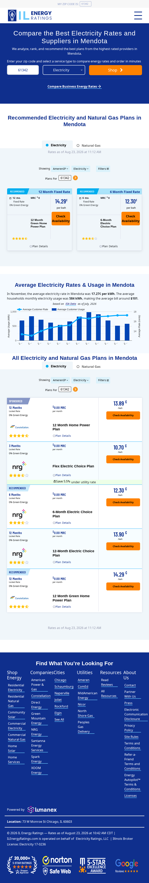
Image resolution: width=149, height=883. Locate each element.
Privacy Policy (129, 727)
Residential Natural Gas (16, 701)
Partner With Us (130, 694)
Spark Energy (36, 759)
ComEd (83, 686)
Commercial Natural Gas (17, 737)
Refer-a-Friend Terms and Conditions (132, 761)
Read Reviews (107, 682)
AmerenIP (59, 169)
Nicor (82, 704)
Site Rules (131, 737)
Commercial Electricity (17, 725)
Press (128, 703)
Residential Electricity (16, 687)
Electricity (80, 169)
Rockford (61, 706)
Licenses (130, 795)
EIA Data (71, 304)
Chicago (60, 680)
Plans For (51, 178)
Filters (102, 169)
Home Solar (12, 748)
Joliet (58, 700)
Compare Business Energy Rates (75, 86)
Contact (130, 685)
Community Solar (16, 714)
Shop (113, 70)
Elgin (58, 713)
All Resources (108, 693)
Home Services (14, 759)
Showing (44, 168)
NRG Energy (36, 731)
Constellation (41, 696)
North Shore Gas (85, 713)
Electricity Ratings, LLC (92, 838)
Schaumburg (64, 686)
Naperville (62, 693)
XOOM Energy (36, 770)
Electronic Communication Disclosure (136, 714)
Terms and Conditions (132, 745)
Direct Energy (36, 704)
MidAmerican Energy (87, 695)
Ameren (83, 680)
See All (59, 719)
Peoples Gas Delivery (84, 727)
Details (39, 246)
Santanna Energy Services (38, 745)
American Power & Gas (38, 684)
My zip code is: (68, 4)
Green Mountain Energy (38, 718)
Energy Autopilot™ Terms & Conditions (132, 782)
